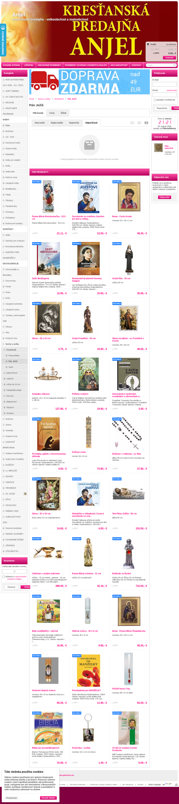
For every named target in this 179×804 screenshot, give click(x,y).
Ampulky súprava (41, 394)
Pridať (27, 587)
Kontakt (140, 784)
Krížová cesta (79, 452)
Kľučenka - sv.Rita (81, 748)
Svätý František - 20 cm (84, 338)
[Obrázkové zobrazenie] (146, 122)
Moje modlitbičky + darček (45, 631)
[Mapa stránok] (176, 785)
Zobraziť (169, 58)
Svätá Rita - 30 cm (121, 278)
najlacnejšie (57, 123)
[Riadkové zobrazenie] (132, 122)
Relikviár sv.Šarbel (121, 573)
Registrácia (162, 108)
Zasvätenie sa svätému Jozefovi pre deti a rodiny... (88, 217)
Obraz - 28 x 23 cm (41, 338)
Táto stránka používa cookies (23, 771)
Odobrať (11, 587)
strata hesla (172, 90)
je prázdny (171, 44)
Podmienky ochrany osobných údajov (104, 784)
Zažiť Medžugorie (40, 278)
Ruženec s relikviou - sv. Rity (126, 454)
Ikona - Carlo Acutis (122, 216)
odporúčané (91, 123)
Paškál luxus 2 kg (121, 688)
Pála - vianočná (169, 147)
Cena (52, 113)
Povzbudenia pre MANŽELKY (86, 690)
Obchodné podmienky (78, 784)
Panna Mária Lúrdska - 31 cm (86, 573)
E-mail (155, 80)
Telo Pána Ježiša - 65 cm (124, 513)
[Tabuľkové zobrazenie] (139, 122)
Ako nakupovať (127, 784)
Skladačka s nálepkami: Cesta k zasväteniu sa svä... (88, 514)
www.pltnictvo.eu (66, 775)
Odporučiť (164, 197)
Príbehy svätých (80, 394)
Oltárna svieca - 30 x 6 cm (85, 631)
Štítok (63, 113)
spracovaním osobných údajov (16, 577)
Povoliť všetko (48, 798)
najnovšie (74, 123)
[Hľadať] (174, 65)
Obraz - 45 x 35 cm (41, 513)
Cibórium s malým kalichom (46, 573)
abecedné (40, 123)
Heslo (155, 90)
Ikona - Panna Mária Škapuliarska (128, 631)
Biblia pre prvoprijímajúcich (45, 748)
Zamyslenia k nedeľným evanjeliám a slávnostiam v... (126, 395)
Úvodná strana (60, 784)
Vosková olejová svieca (43, 690)
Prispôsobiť (11, 798)
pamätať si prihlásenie (165, 100)
